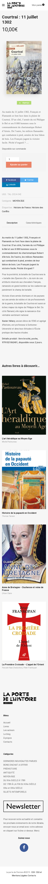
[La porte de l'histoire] (16, 5)
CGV (33, 872)
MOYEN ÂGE (18, 201)
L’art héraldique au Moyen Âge (17, 438)
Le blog (6, 734)
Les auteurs (8, 730)
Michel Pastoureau (9, 442)
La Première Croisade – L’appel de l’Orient (23, 664)
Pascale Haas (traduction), (12, 668)
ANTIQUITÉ (8, 772)
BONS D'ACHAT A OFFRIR (15, 765)
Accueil (6, 722)
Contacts (7, 742)
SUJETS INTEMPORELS (14, 792)
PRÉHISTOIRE (10, 768)
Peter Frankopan (30, 668)
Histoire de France (22, 207)
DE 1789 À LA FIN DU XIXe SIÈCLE (19, 784)
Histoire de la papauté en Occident (19, 513)
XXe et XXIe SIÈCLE (12, 788)
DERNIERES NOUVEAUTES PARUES (20, 761)
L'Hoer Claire (7, 593)
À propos (7, 738)
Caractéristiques (33, 223)
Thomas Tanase (8, 516)
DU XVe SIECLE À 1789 (14, 780)
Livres (6, 726)
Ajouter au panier (18, 164)
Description (12, 223)
